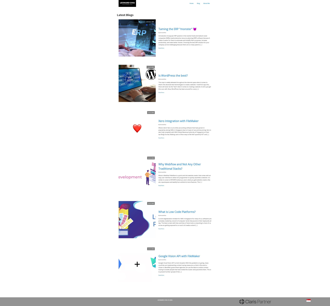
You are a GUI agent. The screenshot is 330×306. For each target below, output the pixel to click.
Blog (198, 3)
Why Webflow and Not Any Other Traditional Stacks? (179, 166)
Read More (161, 48)
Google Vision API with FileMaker (179, 256)
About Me (206, 3)
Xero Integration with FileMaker (178, 121)
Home (191, 3)
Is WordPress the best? (173, 75)
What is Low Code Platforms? (177, 212)
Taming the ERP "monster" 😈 (177, 29)
